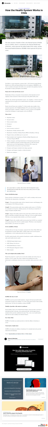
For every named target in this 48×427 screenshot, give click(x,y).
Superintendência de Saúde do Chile (16, 333)
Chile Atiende (29, 333)
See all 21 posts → (12, 397)
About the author (40, 339)
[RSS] (45, 2)
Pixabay (29, 183)
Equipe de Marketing (12, 338)
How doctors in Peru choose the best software (12, 391)
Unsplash (29, 292)
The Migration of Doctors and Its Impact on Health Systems (12, 394)
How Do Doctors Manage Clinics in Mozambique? (12, 388)
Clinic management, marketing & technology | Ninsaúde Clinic (11, 423)
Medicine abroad (27, 8)
